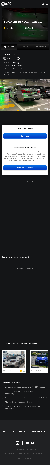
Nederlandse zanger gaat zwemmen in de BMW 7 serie (26, 398)
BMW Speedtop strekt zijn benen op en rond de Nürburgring (23, 392)
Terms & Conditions (17, 453)
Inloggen (25, 136)
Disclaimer (25, 458)
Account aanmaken (25, 167)
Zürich (14, 66)
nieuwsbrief (39, 431)
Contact (23, 431)
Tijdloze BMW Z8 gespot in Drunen (18, 402)
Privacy (37, 453)
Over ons (9, 431)
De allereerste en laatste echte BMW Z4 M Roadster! (25, 387)
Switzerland (21, 66)
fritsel (14, 63)
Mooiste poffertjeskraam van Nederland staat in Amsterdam (23, 407)
